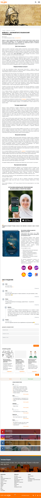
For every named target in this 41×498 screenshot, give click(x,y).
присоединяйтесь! (18, 37)
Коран (2, 477)
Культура (16, 478)
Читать (3, 468)
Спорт (15, 485)
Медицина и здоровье (18, 482)
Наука (15, 483)
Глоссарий (3, 490)
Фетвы (2, 489)
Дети (29, 477)
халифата (23, 151)
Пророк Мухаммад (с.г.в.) (6, 478)
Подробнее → (9, 371)
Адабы (2, 485)
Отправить (36, 345)
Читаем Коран (6, 459)
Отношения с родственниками (34, 479)
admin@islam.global (25, 495)
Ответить (37, 288)
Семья (29, 474)
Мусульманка (30, 476)
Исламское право (17, 477)
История (16, 476)
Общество (16, 474)
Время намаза (3, 483)
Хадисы (2, 484)
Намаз (2, 482)
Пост (2, 486)
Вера (1, 476)
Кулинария (30, 480)
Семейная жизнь (31, 478)
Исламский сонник (18, 486)
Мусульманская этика (18, 479)
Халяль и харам (4, 480)
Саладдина (24, 99)
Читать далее (25, 394)
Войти (10, 378)
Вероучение (3, 474)
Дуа (1, 488)
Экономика (16, 484)
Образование (16, 480)
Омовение (3, 479)
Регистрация (30, 378)
